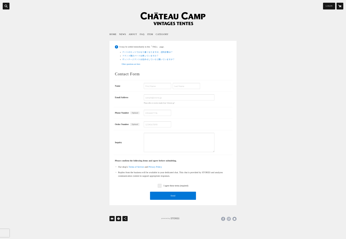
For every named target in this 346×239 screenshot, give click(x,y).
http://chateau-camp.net (234, 219)
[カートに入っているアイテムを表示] (340, 6)
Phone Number (122, 113)
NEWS (122, 34)
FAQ (142, 34)
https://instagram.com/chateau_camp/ (229, 219)
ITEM (150, 34)
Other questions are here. (131, 64)
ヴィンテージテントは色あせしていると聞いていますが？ (148, 59)
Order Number (122, 124)
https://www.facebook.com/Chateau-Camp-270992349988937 (223, 219)
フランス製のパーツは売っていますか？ (140, 56)
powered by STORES (170, 218)
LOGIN (329, 6)
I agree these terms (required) (176, 186)
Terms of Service (136, 167)
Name (117, 86)
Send (173, 196)
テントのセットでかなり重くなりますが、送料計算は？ (147, 52)
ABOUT (133, 34)
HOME (113, 34)
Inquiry (118, 142)
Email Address (121, 97)
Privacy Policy (155, 167)
